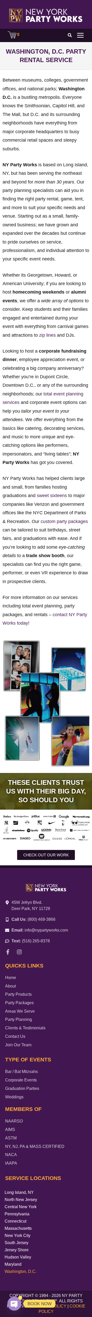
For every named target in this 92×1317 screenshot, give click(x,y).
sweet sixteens (52, 495)
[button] (70, 35)
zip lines (47, 335)
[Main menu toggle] (80, 35)
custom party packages (64, 521)
